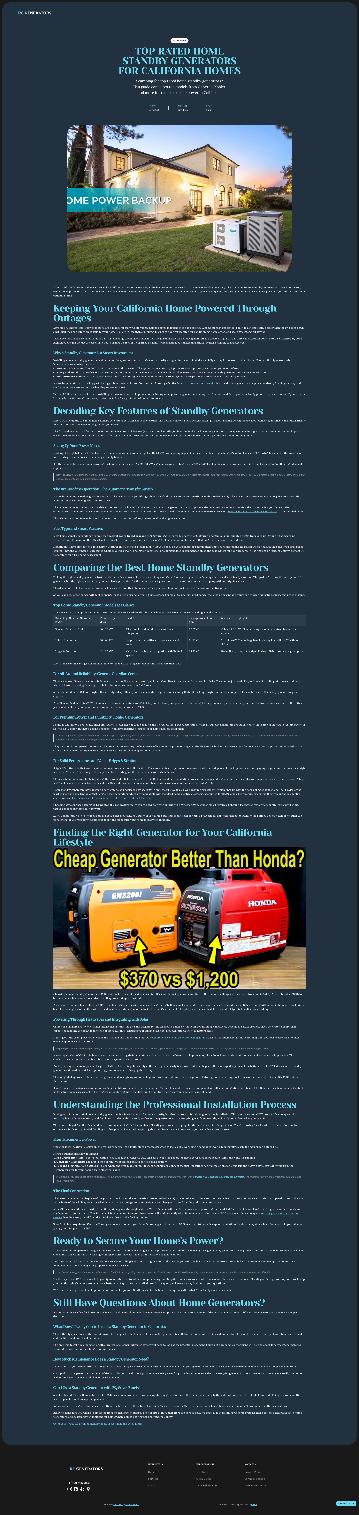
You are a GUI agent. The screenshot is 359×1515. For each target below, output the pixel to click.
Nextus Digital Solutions (126, 1504)
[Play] (179, 918)
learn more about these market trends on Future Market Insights (111, 798)
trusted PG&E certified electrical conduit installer (220, 1176)
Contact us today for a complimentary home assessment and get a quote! (97, 1423)
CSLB (254, 1504)
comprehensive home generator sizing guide (178, 1037)
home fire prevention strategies (196, 383)
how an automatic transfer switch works (252, 511)
